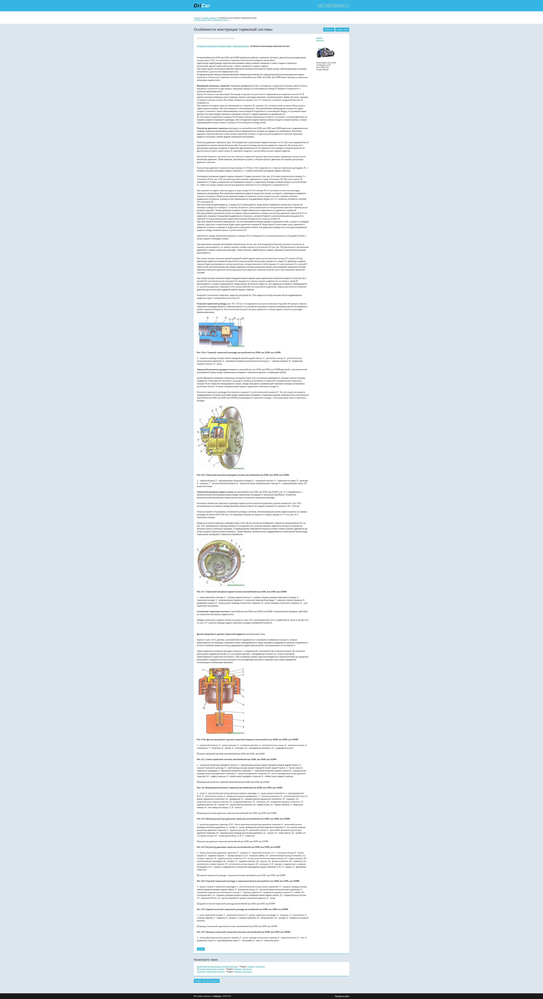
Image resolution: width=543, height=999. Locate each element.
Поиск (328, 6)
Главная (197, 18)
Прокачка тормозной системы (210, 969)
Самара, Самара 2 (209, 18)
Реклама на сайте (342, 996)
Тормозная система (241, 46)
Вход (321, 6)
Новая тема (342, 29)
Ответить (329, 29)
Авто (319, 38)
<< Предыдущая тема (202, 20)
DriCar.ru (217, 996)
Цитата (201, 949)
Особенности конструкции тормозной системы (215, 38)
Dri (202, 5)
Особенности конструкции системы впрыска (217, 966)
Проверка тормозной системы (211, 971)
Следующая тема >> (221, 20)
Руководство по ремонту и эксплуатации (214, 46)
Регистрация (339, 6)
